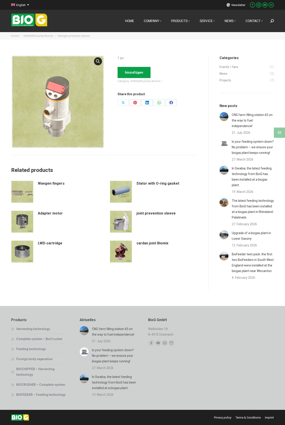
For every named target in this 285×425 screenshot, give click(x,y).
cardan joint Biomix (152, 243)
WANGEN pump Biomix (145, 81)
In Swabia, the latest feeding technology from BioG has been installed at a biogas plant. (252, 177)
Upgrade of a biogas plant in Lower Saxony (251, 235)
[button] (98, 61)
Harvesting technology (33, 329)
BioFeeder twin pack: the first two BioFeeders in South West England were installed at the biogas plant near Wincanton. (253, 262)
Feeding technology (31, 349)
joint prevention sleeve (156, 213)
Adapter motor (50, 213)
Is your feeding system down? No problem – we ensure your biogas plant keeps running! (253, 147)
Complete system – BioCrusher (39, 339)
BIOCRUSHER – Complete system (40, 384)
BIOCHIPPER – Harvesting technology (35, 371)
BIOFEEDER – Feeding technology (40, 394)
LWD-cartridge (50, 243)
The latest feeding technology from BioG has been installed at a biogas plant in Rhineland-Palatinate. (253, 209)
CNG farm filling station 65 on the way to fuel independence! (252, 120)
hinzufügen (134, 72)
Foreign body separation (34, 359)
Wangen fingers (51, 183)
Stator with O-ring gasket (157, 183)
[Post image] (224, 116)
